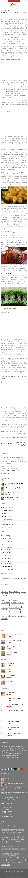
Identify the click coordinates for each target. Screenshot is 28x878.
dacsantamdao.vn (22, 433)
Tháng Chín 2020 (5, 547)
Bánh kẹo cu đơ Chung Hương (8, 828)
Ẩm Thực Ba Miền (5, 10)
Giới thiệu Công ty (6, 807)
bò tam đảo (11, 593)
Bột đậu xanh (9, 832)
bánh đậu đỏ (21, 830)
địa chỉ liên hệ (4, 618)
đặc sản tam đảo (21, 616)
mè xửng (9, 841)
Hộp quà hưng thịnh (6, 837)
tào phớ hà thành (16, 611)
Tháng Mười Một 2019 (7, 569)
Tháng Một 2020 (5, 564)
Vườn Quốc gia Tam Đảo (7, 614)
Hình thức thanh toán (7, 813)
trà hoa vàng (17, 609)
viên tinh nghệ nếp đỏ (17, 862)
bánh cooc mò (5, 589)
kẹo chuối (21, 837)
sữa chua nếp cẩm (5, 855)
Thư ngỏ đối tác (5, 809)
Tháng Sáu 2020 (5, 552)
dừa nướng (14, 835)
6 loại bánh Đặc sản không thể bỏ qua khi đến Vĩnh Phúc (21, 444)
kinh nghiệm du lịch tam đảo (17, 602)
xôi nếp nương (16, 614)
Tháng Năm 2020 (5, 555)
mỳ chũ (7, 605)
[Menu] (2, 5)
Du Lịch (3, 513)
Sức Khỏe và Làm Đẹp (7, 524)
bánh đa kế (16, 591)
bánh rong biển (19, 828)
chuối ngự (23, 593)
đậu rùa (7, 616)
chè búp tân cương (18, 832)
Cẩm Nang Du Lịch (6, 510)
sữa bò (6, 607)
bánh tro (10, 591)
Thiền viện (11, 609)
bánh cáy (11, 589)
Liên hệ (21, 874)
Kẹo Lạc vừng (20, 839)
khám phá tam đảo (16, 600)
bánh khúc (16, 589)
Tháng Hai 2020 (5, 561)
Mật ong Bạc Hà (5, 844)
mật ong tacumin (5, 851)
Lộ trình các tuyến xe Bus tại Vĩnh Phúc (13, 580)
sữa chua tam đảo (14, 855)
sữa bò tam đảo (12, 607)
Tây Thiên (23, 611)
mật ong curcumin (13, 844)
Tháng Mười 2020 (5, 544)
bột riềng (3, 832)
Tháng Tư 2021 (5, 538)
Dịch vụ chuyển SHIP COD (8, 816)
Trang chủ (7, 874)
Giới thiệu (16, 874)
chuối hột (18, 593)
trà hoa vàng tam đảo (6, 611)
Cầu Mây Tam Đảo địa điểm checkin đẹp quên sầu (16, 493)
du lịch (3, 598)
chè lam (3, 835)
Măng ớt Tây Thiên (16, 841)
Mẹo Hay (3, 522)
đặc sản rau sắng (13, 616)
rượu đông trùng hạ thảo (7, 853)
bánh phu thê (4, 591)
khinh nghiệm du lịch (6, 600)
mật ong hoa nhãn (5, 846)
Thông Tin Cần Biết (6, 527)
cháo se (13, 595)
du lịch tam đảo (9, 598)
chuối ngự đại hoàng (6, 595)
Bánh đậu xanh (5, 593)
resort (23, 605)
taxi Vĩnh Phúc (5, 609)
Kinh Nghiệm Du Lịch (6, 519)
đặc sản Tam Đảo (10, 274)
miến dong (4, 841)
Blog (12, 874)
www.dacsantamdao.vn (13, 470)
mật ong (23, 841)
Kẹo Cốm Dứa (4, 839)
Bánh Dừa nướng (10, 825)
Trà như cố (4, 860)
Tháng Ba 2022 (5, 536)
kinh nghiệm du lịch (6, 602)
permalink (3, 439)
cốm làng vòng (19, 595)
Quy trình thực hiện (6, 815)
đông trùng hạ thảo (6, 864)
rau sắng (18, 605)
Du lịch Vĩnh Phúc (6, 516)
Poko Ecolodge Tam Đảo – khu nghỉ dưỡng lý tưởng (14, 498)
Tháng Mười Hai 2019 (6, 566)
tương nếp (9, 860)
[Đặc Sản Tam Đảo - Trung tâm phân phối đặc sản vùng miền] (14, 4)
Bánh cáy (3, 825)
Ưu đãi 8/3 (8, 478)
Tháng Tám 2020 (5, 550)
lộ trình (3, 605)
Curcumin (8, 835)
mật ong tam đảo (14, 851)
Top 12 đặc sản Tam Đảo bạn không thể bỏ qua (15, 484)
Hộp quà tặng (15, 837)
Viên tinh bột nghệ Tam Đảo (19, 860)
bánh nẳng (22, 589)
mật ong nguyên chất (6, 848)
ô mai (3, 616)
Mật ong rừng (22, 848)
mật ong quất (15, 848)
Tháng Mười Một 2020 (7, 541)
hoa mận (24, 598)
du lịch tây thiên (17, 598)
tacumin (15, 857)
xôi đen (22, 614)
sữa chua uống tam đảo (7, 857)
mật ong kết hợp (14, 846)
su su (3, 607)
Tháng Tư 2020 (5, 558)
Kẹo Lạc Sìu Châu (12, 839)
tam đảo (19, 607)
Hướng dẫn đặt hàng (6, 811)
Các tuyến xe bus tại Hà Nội (12, 488)
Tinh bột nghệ (21, 857)
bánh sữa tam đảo (5, 830)
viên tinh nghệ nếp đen (6, 862)
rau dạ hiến (12, 605)
